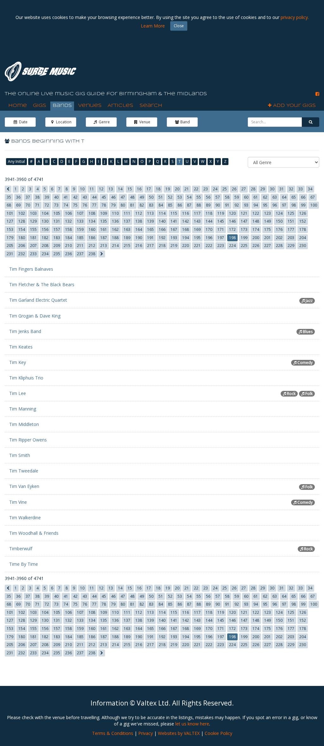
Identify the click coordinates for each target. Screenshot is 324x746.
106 (68, 213)
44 (94, 197)
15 (130, 189)
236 (68, 253)
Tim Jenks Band (25, 331)
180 (21, 237)
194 (185, 237)
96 (274, 205)
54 (189, 197)
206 (21, 245)
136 (115, 221)
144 (209, 221)
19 (167, 189)
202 (279, 237)
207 (33, 245)
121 (244, 213)
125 (291, 213)
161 (103, 229)
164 (138, 229)
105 (56, 213)
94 (255, 205)
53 (180, 197)
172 (232, 229)
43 (85, 197)
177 (291, 229)
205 (10, 245)
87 (189, 205)
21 (186, 189)
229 (291, 245)
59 (236, 197)
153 (10, 229)
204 (302, 237)
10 (82, 189)
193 (174, 237)
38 (37, 197)
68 (9, 205)
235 (56, 253)
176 (279, 229)
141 (174, 221)
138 (138, 221)
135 (103, 221)
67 (312, 197)
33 (300, 189)
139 (150, 221)
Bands (62, 105)
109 (103, 213)
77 (94, 205)
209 (56, 245)
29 (262, 189)
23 (205, 189)
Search (151, 105)
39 (47, 197)
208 (45, 245)
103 (33, 213)
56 (208, 197)
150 (279, 221)
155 (33, 229)
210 (68, 245)
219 (174, 245)
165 (150, 229)
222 (209, 245)
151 (291, 221)
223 (220, 245)
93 (246, 205)
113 (150, 213)
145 (220, 221)
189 (127, 237)
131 (56, 221)
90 (217, 205)
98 (293, 205)
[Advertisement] (204, 69)
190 (138, 237)
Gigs (39, 105)
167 (174, 229)
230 (302, 245)
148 (255, 221)
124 (279, 213)
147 (244, 221)
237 (80, 253)
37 (28, 197)
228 (279, 245)
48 (132, 197)
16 (139, 189)
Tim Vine (18, 502)
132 (68, 221)
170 (209, 229)
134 (92, 221)
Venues (90, 105)
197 (220, 237)
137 (127, 221)
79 (113, 205)
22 (196, 189)
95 (265, 205)
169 (197, 229)
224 (232, 245)
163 (127, 229)
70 (28, 205)
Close (179, 25)
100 (313, 205)
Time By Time (23, 564)
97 (284, 205)
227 (267, 245)
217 (150, 245)
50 (151, 197)
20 (177, 189)
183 (56, 237)
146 (232, 221)
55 (198, 197)
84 (161, 205)
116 (185, 213)
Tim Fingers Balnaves (31, 269)
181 (33, 237)
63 (274, 197)
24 (215, 189)
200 (255, 237)
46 (113, 197)
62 (265, 197)
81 (132, 205)
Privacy (145, 733)
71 (37, 205)
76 (85, 205)
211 (80, 245)
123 (267, 213)
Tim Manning (22, 409)
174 (255, 229)
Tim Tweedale (23, 471)
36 (18, 197)
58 (227, 197)
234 (45, 253)
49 (142, 197)
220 (185, 245)
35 (9, 197)
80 (123, 205)
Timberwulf (20, 549)
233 (33, 253)
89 (208, 205)
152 (302, 221)
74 (66, 205)
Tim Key (17, 362)
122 (255, 213)
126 (302, 213)
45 (104, 197)
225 (244, 245)
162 (115, 229)
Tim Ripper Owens (28, 440)
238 (92, 253)
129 (33, 221)
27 (243, 189)
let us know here (192, 724)
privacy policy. (295, 17)
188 (115, 237)
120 (232, 213)
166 (162, 229)
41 (66, 197)
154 (21, 229)
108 (92, 213)
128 (21, 221)
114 (162, 213)
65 (293, 197)
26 (234, 189)
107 (80, 213)
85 (170, 205)
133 (80, 221)
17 (148, 189)
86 (180, 205)
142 (185, 221)
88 (198, 205)
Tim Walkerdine (25, 518)
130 (45, 221)
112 (138, 213)
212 (92, 245)
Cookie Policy (218, 733)
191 (150, 237)
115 (174, 213)
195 (197, 237)
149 (267, 221)
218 (162, 245)
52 (170, 197)
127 (10, 221)
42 (75, 197)
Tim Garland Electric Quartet (38, 300)
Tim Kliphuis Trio (26, 378)
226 (255, 245)
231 (10, 253)
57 (217, 197)
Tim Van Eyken (24, 486)
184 (68, 237)
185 (80, 237)
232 (21, 253)
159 (80, 229)
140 (162, 221)
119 (220, 213)
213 (103, 245)
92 (236, 205)
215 (127, 245)
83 (151, 205)
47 (123, 197)
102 (21, 213)
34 (310, 189)
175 (267, 229)
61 (255, 197)
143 (197, 221)
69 (18, 205)
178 (302, 229)
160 (92, 229)
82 (142, 205)
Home (17, 105)
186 (92, 237)
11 (92, 189)
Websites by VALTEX (179, 733)
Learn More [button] (153, 26)
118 (209, 213)
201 (267, 237)
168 (185, 229)
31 (281, 189)
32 (291, 189)
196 (209, 237)
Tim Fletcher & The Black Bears (41, 284)
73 (56, 205)
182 (45, 237)
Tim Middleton (24, 424)
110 (115, 213)
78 (104, 205)
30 (272, 189)
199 (244, 237)
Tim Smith (19, 455)
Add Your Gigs (293, 105)
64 (284, 197)
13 (111, 189)
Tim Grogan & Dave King (34, 316)
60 (246, 197)
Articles (120, 105)
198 (232, 237)
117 (197, 213)
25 (224, 189)
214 (115, 245)
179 (10, 237)
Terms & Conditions (112, 733)
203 (291, 237)
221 (197, 245)
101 (10, 213)
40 (56, 197)
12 (101, 189)
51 (161, 197)
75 (75, 205)
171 (220, 229)
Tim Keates (21, 347)
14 (120, 189)
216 (138, 245)
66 (303, 197)
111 (127, 213)
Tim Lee (17, 393)
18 (158, 189)
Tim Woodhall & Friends (34, 533)
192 (162, 237)
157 (56, 229)
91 (227, 205)
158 (68, 229)
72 (47, 205)
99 (303, 205)
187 (103, 237)
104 (45, 213)
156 (45, 229)
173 (244, 229)
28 (253, 189)
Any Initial (16, 161)
